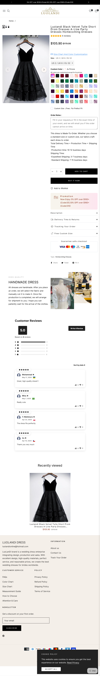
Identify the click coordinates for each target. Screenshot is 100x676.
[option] (25, 69)
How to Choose (9, 596)
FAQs (4, 577)
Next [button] (44, 69)
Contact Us (56, 553)
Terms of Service (42, 591)
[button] (61, 36)
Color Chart (7, 582)
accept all (51, 669)
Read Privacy (73, 662)
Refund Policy (41, 582)
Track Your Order (58, 557)
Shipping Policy (42, 586)
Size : (61, 58)
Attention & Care (10, 600)
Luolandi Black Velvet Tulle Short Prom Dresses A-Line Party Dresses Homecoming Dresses (50, 525)
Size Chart (7, 586)
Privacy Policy (41, 577)
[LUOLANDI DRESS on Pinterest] (3, 635)
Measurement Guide (11, 591)
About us (55, 548)
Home (11, 21)
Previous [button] (7, 69)
